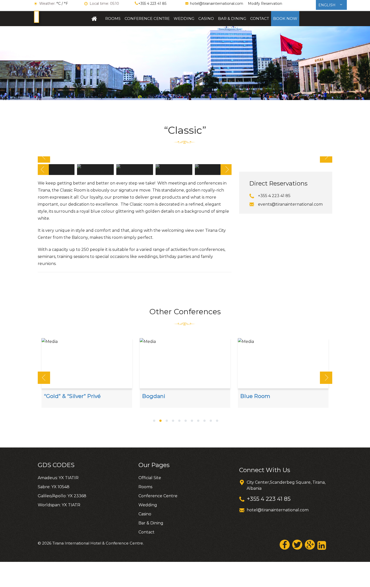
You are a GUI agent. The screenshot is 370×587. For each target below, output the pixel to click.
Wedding (184, 18)
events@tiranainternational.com (290, 204)
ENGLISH (327, 5)
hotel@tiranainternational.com (216, 3)
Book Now (285, 18)
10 (211, 421)
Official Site (94, 18)
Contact (259, 18)
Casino (206, 18)
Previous (44, 156)
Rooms (113, 18)
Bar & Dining (232, 18)
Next (326, 156)
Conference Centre (147, 18)
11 (217, 421)
